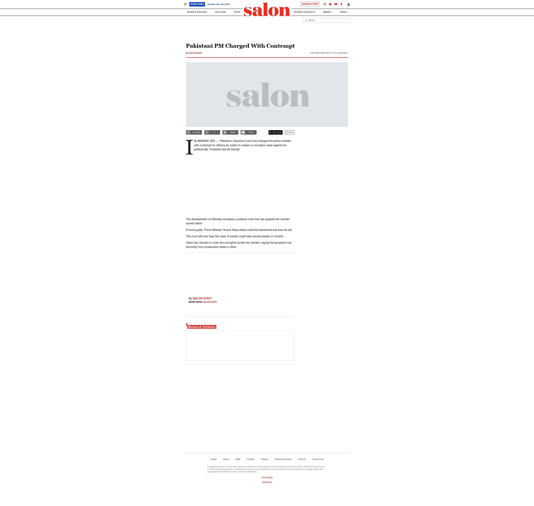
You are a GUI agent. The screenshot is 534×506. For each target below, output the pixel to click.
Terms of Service (283, 459)
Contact (250, 459)
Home (213, 459)
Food (237, 12)
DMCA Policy (267, 482)
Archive (302, 459)
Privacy (264, 459)
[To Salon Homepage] (267, 9)
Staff (238, 459)
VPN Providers (267, 477)
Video (343, 12)
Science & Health (304, 12)
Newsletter (310, 4)
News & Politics (197, 12)
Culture (220, 12)
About (226, 459)
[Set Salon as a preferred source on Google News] (276, 132)
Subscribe (197, 4)
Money (327, 12)
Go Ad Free (318, 459)
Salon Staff (195, 53)
